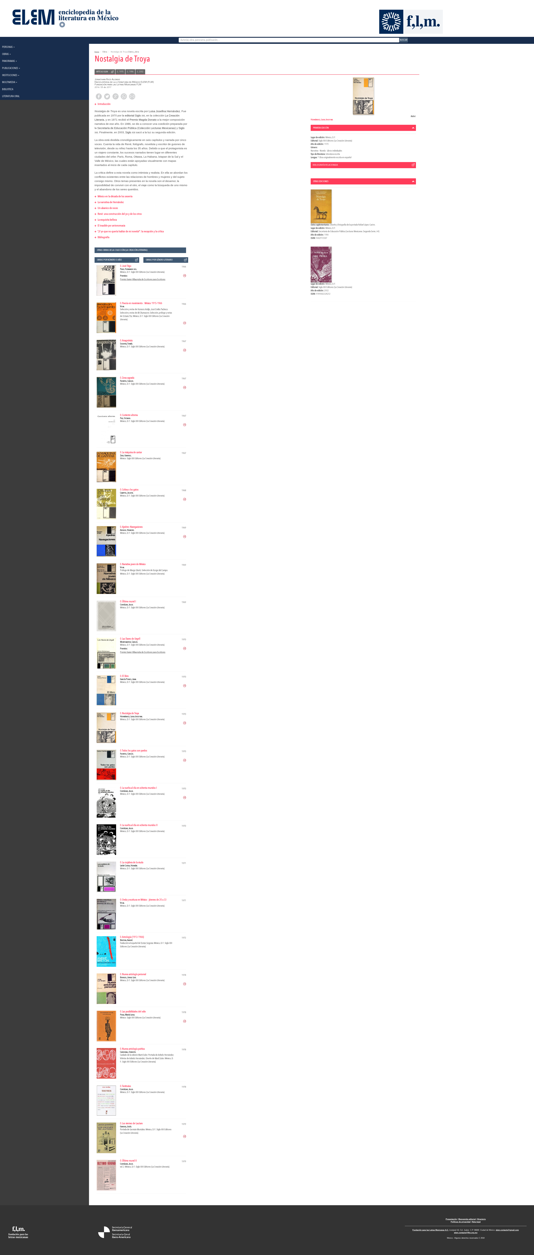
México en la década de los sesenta (114, 196)
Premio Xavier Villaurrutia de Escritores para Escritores (142, 279)
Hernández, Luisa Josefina (322, 120)
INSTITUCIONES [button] (10, 75)
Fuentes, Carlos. (127, 381)
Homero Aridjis (144, 309)
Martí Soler (143, 1055)
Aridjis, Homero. (127, 530)
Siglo (130, 132)
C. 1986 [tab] (130, 72)
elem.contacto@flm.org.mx (465, 1233)
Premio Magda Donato (143, 119)
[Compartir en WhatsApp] (124, 96)
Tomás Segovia (147, 943)
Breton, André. (126, 940)
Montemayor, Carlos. (129, 642)
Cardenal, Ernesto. (128, 1052)
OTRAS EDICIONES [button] (320, 181)
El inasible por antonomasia (111, 225)
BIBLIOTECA (7, 89)
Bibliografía (103, 237)
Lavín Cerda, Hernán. (129, 866)
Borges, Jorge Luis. (128, 977)
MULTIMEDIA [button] (9, 82)
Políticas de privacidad (460, 1222)
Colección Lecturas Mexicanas (156, 128)
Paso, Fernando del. (128, 269)
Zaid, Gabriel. (126, 455)
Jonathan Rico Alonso (107, 79)
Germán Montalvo (137, 1129)
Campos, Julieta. (126, 493)
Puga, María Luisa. (127, 1015)
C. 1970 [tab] (120, 72)
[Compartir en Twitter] (107, 96)
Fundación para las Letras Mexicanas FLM (118, 84)
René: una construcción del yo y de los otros (119, 214)
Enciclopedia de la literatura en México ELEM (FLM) (124, 82)
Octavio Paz (127, 316)
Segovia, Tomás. (126, 344)
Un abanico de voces (107, 208)
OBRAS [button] (5, 54)
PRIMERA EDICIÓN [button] (321, 128)
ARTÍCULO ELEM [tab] (102, 72)
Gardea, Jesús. (126, 1126)
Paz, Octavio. (125, 418)
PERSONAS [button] (7, 47)
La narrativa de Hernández (110, 202)
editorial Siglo (135, 115)
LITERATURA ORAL (10, 96)
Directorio (481, 1219)
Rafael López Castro (366, 225)
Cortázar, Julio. (126, 605)
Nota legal (476, 1222)
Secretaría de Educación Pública (117, 128)
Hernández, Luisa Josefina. (131, 716)
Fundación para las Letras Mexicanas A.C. (430, 1230)
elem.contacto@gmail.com (507, 1230)
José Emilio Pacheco (159, 309)
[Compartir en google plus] (115, 96)
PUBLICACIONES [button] (10, 68)
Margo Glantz (135, 570)
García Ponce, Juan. (128, 679)
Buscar (403, 40)
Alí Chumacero (143, 313)
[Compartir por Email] (132, 96)
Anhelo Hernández (166, 1055)
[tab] (363, 128)
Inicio (97, 52)
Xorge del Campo (160, 570)
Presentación (451, 1219)
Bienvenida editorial (467, 1219)
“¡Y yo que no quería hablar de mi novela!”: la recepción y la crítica (130, 231)
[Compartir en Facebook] (99, 96)
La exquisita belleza (107, 220)
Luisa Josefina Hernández (164, 111)
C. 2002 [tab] (140, 72)
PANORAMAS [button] (8, 61)
